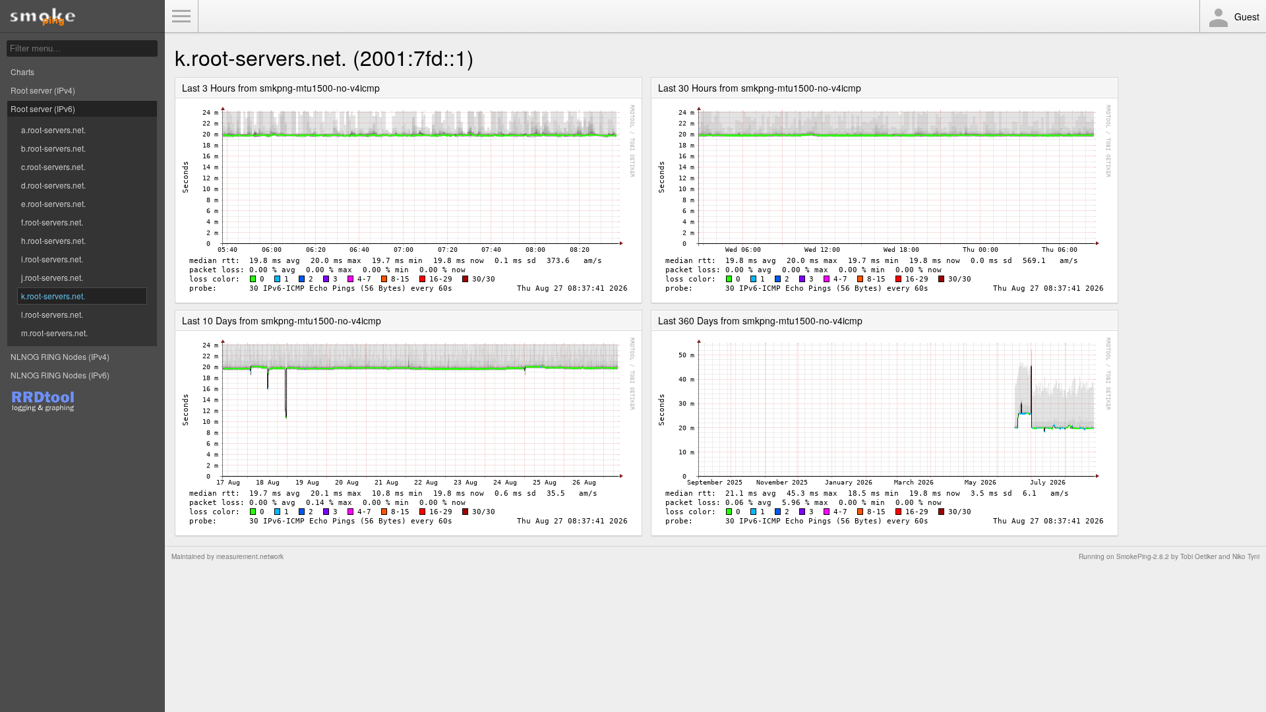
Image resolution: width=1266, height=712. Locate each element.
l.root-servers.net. (52, 314)
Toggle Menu (181, 16)
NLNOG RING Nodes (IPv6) (60, 374)
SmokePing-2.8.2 (1142, 556)
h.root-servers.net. (53, 240)
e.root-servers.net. (53, 203)
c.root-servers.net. (53, 166)
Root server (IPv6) (43, 108)
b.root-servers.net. (53, 148)
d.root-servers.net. (53, 185)
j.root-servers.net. (52, 277)
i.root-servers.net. (52, 258)
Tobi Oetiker (1198, 556)
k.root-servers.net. (53, 295)
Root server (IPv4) (43, 90)
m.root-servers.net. (54, 332)
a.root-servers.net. (53, 129)
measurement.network (250, 556)
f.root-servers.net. (52, 221)
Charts (22, 71)
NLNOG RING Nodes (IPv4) (60, 356)
